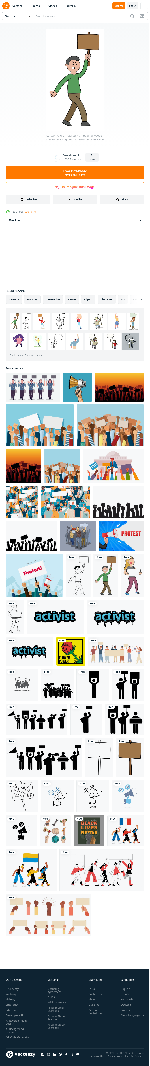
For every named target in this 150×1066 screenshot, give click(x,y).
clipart (88, 299)
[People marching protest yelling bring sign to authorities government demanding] (78, 536)
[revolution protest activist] (55, 830)
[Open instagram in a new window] (48, 1057)
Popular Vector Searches (56, 1009)
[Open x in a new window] (72, 1057)
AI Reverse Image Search (16, 1022)
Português (124, 999)
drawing (32, 299)
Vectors (17, 6)
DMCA (50, 997)
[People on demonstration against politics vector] (113, 466)
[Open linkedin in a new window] (54, 1057)
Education (12, 1010)
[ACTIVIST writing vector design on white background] (55, 617)
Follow (91, 159)
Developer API (14, 1015)
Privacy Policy (115, 1058)
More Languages (128, 1015)
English (122, 989)
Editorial (71, 6)
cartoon (14, 299)
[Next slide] (135, 299)
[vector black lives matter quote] (89, 830)
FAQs (90, 989)
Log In (132, 5)
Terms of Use (98, 1058)
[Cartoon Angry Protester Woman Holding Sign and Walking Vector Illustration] (15, 617)
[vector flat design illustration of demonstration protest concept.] (22, 685)
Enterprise (12, 1004)
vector (72, 299)
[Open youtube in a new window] (77, 1057)
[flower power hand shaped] (70, 651)
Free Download (75, 172)
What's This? (31, 211)
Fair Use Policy (133, 1058)
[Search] (132, 16)
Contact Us (93, 994)
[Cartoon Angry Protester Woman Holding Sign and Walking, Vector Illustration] (132, 575)
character (107, 299)
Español (123, 994)
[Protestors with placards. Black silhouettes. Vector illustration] (92, 685)
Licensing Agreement (54, 990)
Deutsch (123, 1004)
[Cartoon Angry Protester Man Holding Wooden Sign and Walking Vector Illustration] (78, 575)
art (123, 299)
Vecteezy (11, 994)
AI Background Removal (15, 1030)
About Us (92, 999)
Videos (52, 6)
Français (123, 1010)
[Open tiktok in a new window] (66, 1057)
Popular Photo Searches (55, 1017)
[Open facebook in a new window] (42, 1057)
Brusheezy (12, 989)
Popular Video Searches (55, 1026)
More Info (14, 220)
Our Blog (92, 1004)
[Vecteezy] (6, 5)
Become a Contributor (94, 1011)
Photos (35, 6)
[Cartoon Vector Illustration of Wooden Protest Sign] (99, 757)
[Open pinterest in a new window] (60, 1057)
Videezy (10, 999)
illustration (53, 299)
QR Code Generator (12, 1039)
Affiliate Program (57, 1002)
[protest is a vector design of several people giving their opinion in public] (33, 387)
